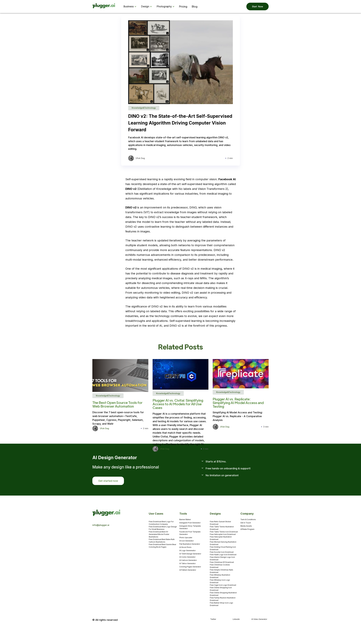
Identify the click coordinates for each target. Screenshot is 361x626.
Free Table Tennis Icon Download (224, 532)
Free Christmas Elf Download (222, 562)
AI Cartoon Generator (188, 560)
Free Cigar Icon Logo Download (223, 585)
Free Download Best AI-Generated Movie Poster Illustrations (159, 534)
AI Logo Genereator (187, 550)
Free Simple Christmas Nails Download (221, 571)
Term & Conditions (248, 519)
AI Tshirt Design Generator (190, 554)
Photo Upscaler (185, 537)
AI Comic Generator (187, 557)
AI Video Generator (259, 619)
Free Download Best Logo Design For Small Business (163, 528)
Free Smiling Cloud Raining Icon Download (223, 548)
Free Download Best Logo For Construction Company (161, 523)
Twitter (213, 619)
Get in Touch (245, 523)
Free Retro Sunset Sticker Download (220, 523)
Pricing (183, 6)
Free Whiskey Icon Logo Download (220, 581)
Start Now (257, 6)
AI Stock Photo (185, 547)
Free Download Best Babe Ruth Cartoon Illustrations (162, 540)
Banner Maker (185, 519)
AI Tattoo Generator (187, 563)
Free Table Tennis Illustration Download (222, 528)
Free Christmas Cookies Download (220, 566)
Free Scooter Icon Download (222, 552)
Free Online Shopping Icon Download (221, 589)
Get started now (108, 480)
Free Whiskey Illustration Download (220, 576)
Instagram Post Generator (190, 523)
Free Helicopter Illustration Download (221, 538)
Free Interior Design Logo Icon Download (222, 558)
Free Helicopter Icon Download (223, 534)
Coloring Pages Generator (190, 567)
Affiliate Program (247, 529)
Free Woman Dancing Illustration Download (223, 543)
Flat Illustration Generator (189, 544)
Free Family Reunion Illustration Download (222, 599)
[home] (103, 6)
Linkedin (236, 619)
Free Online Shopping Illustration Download (223, 594)
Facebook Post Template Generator (190, 533)
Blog (194, 6)
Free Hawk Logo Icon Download (223, 555)
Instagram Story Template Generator (190, 527)
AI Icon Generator (186, 541)
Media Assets (246, 526)
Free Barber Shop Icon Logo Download (221, 604)
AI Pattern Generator (187, 570)
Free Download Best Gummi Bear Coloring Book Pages (162, 545)
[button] (130, 6)
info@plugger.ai (100, 525)
